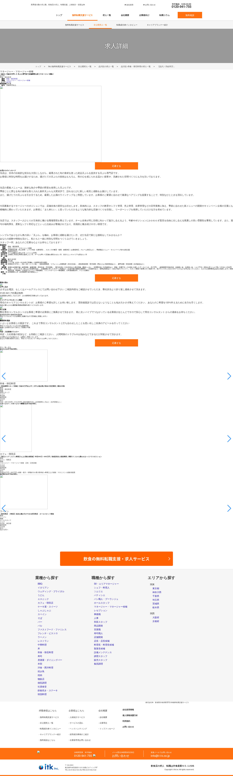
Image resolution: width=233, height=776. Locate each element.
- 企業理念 (102, 722)
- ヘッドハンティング (78, 728)
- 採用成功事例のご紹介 (79, 734)
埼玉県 (155, 599)
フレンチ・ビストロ (48, 633)
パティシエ (99, 595)
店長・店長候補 (102, 640)
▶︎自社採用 (129, 5)
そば (40, 617)
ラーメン (42, 637)
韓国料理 (42, 694)
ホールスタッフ (102, 602)
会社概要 (125, 15)
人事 (96, 617)
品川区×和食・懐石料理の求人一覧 (136, 66)
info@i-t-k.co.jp (160, 755)
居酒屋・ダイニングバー (50, 659)
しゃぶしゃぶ (44, 610)
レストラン (43, 640)
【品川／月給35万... (166, 66)
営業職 (97, 629)
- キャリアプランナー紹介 (50, 734)
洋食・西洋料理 (45, 667)
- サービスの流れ (76, 722)
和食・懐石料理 (5, 77)
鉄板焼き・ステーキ (48, 690)
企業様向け (144, 15)
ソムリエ (98, 591)
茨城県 (155, 603)
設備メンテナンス (103, 652)
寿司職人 (98, 633)
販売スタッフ (100, 659)
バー (40, 621)
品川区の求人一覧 (106, 66)
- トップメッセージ (106, 728)
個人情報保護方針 (130, 715)
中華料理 (42, 644)
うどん (41, 595)
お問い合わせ (128, 726)
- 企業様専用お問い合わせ (80, 740)
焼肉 (40, 675)
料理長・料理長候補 (104, 644)
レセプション (100, 610)
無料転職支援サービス (82, 15)
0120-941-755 (181, 5)
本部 (40, 663)
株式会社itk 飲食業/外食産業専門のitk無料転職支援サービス (167, 702)
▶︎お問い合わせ (149, 5)
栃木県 (155, 607)
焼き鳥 (41, 671)
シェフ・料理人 (102, 587)
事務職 (97, 614)
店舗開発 (98, 637)
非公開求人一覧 (100, 24)
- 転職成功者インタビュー (50, 728)
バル (40, 625)
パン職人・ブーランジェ (106, 598)
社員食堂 (42, 686)
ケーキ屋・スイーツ (48, 606)
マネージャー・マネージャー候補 (16, 71)
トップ (59, 15)
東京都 (155, 588)
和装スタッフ (100, 621)
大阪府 (155, 617)
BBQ (40, 583)
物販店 (41, 678)
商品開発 (98, 625)
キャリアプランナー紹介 (157, 24)
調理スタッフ (100, 656)
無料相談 (189, 15)
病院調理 (42, 682)
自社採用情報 (128, 709)
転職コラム (164, 15)
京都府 (155, 621)
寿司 (40, 656)
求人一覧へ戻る (5, 347)
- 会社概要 (102, 717)
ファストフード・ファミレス (52, 629)
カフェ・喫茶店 (45, 602)
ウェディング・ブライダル (51, 591)
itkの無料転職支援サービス (59, 66)
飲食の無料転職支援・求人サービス (119, 559)
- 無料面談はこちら (47, 740)
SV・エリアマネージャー (106, 583)
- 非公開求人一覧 (46, 722)
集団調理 (98, 663)
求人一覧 (107, 15)
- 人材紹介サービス (77, 717)
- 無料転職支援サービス (49, 717)
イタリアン (43, 587)
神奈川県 (156, 592)
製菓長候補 (99, 648)
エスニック (43, 598)
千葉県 (155, 595)
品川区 (2, 75)
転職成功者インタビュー (126, 24)
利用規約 (126, 720)
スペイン (42, 614)
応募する (116, 165)
